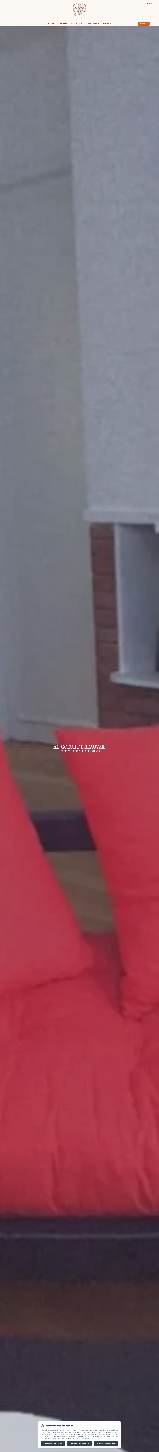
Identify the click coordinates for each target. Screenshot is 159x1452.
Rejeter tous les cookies (53, 1443)
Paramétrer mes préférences (79, 1443)
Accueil (51, 23)
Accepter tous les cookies (106, 1443)
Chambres (63, 23)
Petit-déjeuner (77, 23)
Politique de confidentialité (81, 1438)
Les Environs (94, 23)
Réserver (144, 23)
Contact (107, 23)
